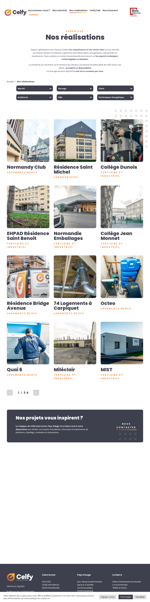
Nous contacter (126, 425)
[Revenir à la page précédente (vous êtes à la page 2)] (10, 393)
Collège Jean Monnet (116, 236)
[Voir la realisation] (28, 140)
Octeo (108, 303)
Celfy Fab (95, 10)
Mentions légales (16, 586)
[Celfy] (16, 11)
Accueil (10, 81)
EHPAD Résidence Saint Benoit (28, 236)
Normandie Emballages (68, 236)
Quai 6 (14, 369)
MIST (106, 369)
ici (49, 598)
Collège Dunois (119, 167)
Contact (33, 14)
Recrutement (110, 10)
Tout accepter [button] (125, 597)
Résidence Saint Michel (73, 169)
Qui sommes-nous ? (39, 10)
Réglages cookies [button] (108, 597)
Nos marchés (59, 10)
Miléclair (64, 369)
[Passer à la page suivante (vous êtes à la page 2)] (36, 393)
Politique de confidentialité (20, 591)
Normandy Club (26, 167)
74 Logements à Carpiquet (73, 305)
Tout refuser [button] (140, 597)
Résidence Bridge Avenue (28, 305)
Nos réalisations (78, 10)
